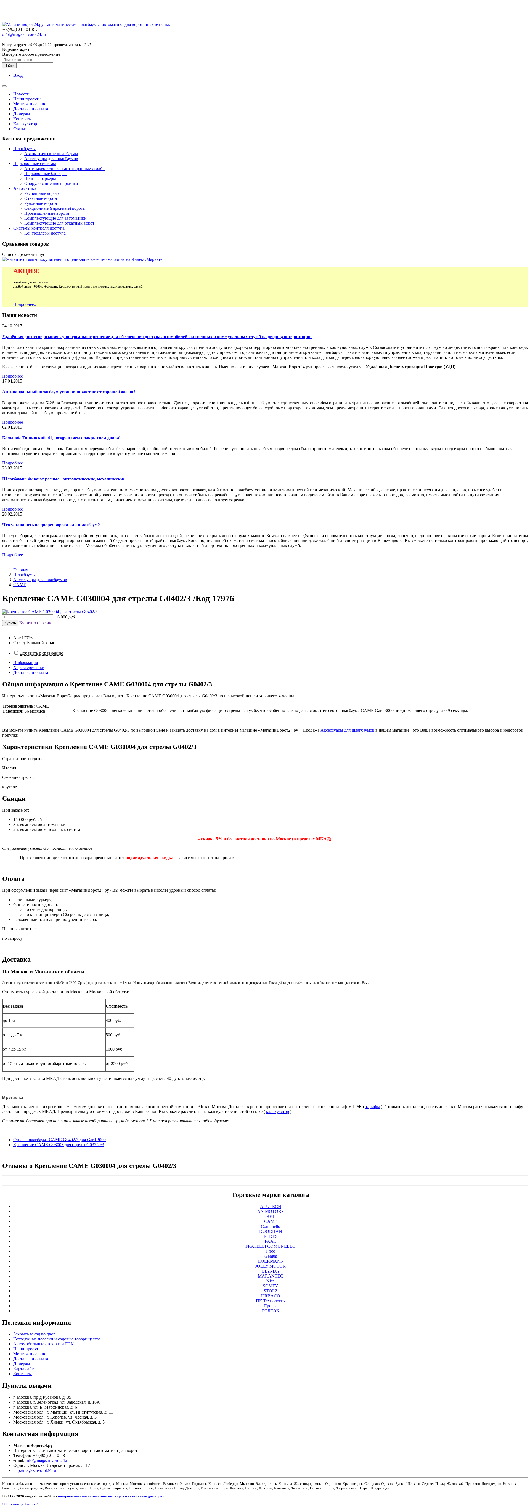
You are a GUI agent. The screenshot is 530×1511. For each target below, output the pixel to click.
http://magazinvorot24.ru (34, 1470)
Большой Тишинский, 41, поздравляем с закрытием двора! (61, 437)
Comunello (270, 1226)
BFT (270, 1216)
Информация (25, 662)
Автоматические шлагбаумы (51, 153)
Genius (270, 1256)
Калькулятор (25, 123)
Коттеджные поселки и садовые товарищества (57, 1339)
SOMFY (270, 1286)
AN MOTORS (270, 1211)
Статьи (19, 128)
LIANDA (270, 1271)
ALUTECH (270, 1206)
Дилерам (21, 113)
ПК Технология (270, 1300)
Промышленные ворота (46, 213)
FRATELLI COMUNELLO (270, 1246)
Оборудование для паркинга (51, 183)
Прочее (270, 1305)
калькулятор (277, 1111)
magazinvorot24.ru (24, 34)
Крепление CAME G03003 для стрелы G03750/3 (58, 1144)
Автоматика (24, 188)
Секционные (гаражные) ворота (54, 208)
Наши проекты (27, 99)
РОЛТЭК (270, 1310)
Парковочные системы (34, 163)
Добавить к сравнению (41, 653)
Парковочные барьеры (45, 173)
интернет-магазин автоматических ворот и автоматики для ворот (111, 1496)
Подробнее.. (24, 304)
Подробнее (12, 376)
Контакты (22, 118)
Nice (270, 1281)
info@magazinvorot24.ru (48, 1460)
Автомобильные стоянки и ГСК (43, 1344)
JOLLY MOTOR (270, 1266)
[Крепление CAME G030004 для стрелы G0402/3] (49, 611)
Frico (270, 1251)
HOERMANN (271, 1261)
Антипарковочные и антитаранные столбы (64, 168)
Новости (21, 94)
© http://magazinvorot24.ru (23, 1504)
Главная (20, 569)
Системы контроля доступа (39, 228)
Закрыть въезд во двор (34, 1334)
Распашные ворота (42, 193)
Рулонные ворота (40, 203)
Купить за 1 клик (35, 622)
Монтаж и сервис (29, 104)
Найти (9, 65)
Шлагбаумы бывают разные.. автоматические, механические (63, 479)
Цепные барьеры (40, 178)
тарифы (372, 1106)
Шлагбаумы (24, 148)
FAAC (271, 1241)
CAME (19, 584)
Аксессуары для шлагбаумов (51, 158)
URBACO (270, 1296)
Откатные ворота (40, 198)
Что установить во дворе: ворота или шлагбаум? (51, 524)
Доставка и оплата (30, 109)
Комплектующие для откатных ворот (59, 223)
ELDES (271, 1236)
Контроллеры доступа (45, 233)
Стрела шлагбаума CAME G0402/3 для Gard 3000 (59, 1139)
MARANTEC (270, 1276)
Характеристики (28, 667)
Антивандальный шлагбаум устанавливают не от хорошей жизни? (69, 391)
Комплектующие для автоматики (55, 218)
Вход (18, 75)
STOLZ (271, 1291)
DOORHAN (270, 1231)
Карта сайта (24, 1368)
